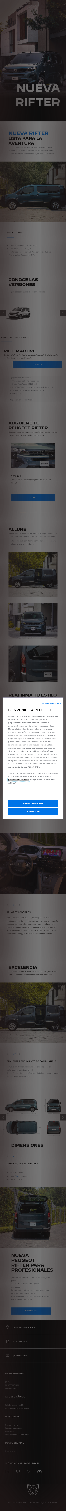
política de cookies (18, 779)
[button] (50, 703)
